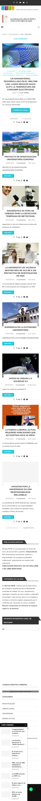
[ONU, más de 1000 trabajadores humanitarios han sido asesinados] (5, 765)
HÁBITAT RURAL (8, 709)
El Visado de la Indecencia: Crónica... (17, 753)
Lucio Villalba (24, 93)
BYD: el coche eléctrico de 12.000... (17, 794)
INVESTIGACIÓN (8, 704)
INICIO (4, 34)
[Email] (23, 2)
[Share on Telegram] (24, 122)
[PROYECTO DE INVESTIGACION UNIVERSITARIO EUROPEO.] (20, 144)
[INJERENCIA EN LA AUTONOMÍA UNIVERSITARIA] (20, 314)
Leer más (7, 176)
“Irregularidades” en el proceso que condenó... (18, 731)
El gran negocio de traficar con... (18, 784)
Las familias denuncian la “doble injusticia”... (19, 742)
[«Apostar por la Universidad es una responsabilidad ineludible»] (20, 474)
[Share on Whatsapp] (21, 122)
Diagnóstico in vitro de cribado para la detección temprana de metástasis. (20, 213)
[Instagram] (17, 2)
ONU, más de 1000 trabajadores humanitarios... (18, 765)
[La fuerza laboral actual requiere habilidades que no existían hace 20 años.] (20, 417)
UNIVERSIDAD (14, 34)
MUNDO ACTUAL (8, 718)
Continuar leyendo (20, 110)
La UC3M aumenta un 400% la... (18, 775)
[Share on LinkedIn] (19, 122)
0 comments (26, 119)
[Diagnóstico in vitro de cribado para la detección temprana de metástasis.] (20, 198)
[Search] (39, 27)
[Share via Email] (27, 122)
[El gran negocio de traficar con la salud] (5, 785)
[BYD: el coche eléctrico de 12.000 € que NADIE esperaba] (5, 794)
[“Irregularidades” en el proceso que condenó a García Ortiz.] (5, 731)
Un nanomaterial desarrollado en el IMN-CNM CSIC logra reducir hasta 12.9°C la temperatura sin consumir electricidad (20, 84)
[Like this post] (14, 122)
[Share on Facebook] (16, 122)
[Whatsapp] (27, 2)
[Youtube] (20, 2)
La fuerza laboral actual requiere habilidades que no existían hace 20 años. (20, 432)
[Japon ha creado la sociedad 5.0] (20, 366)
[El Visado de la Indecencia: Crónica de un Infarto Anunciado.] (5, 754)
